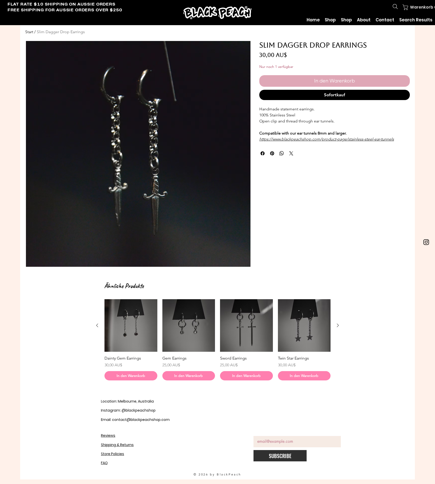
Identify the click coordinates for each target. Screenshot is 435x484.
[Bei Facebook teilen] (263, 153)
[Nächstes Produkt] (338, 325)
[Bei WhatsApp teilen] (282, 153)
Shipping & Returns (117, 444)
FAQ (104, 462)
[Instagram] (426, 242)
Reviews (108, 435)
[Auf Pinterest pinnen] (272, 153)
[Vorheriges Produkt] (97, 325)
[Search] (395, 6)
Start (29, 31)
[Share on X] (291, 153)
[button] (414, 7)
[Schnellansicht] (130, 325)
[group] (217, 340)
